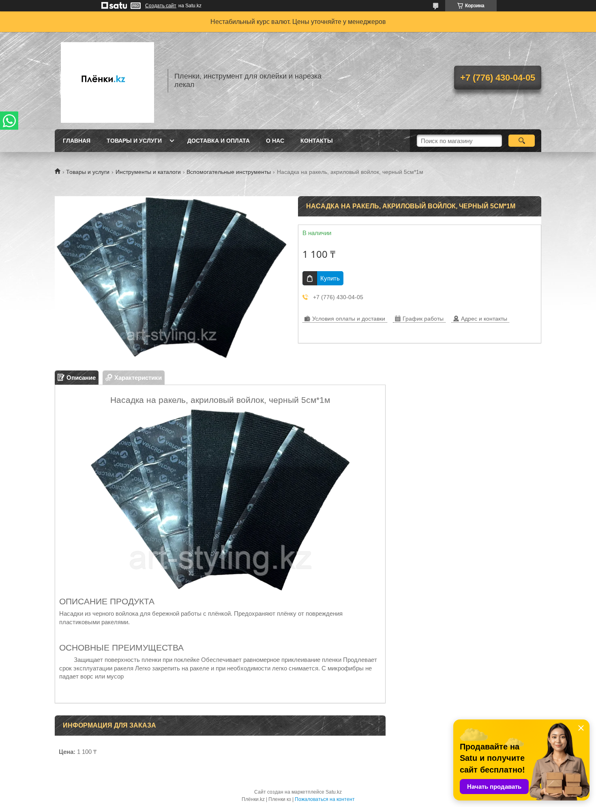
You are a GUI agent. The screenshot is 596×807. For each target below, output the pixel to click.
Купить (330, 278)
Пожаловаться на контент (325, 799)
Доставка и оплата (218, 140)
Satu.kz (334, 792)
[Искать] (521, 141)
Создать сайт (160, 6)
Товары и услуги (134, 140)
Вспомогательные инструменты (229, 172)
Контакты (316, 140)
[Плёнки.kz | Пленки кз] (107, 80)
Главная (76, 140)
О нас (275, 140)
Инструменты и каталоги (148, 172)
